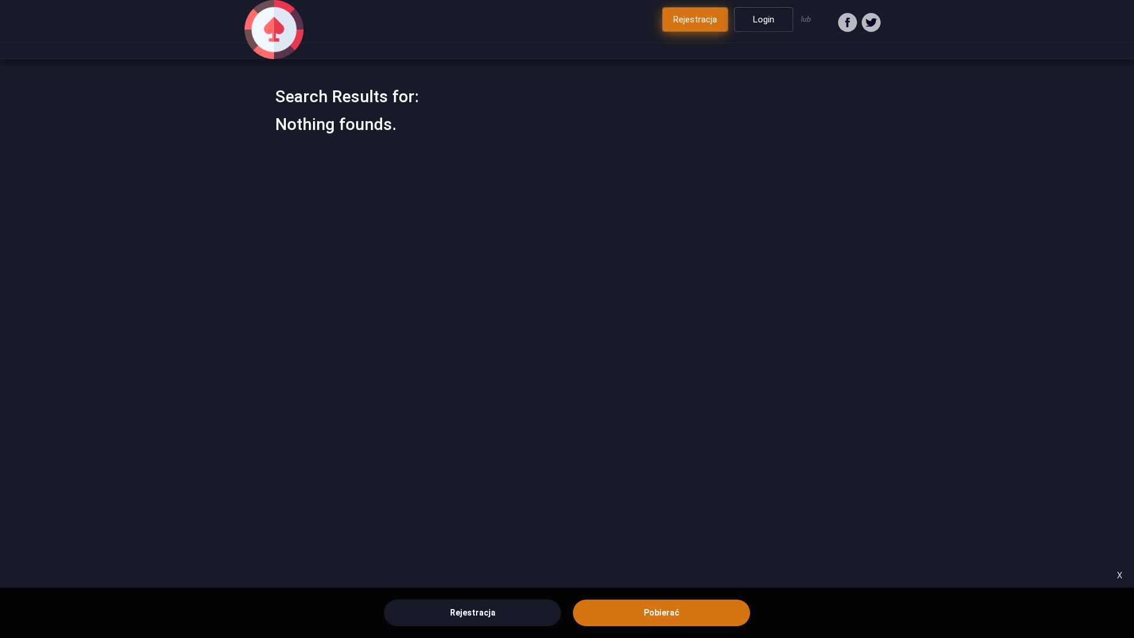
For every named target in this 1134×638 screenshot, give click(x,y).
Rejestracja (473, 612)
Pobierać (661, 612)
